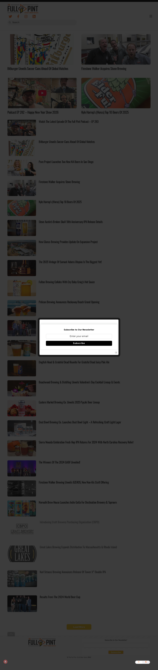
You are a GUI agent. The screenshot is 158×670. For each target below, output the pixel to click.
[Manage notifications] (5, 662)
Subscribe (79, 343)
